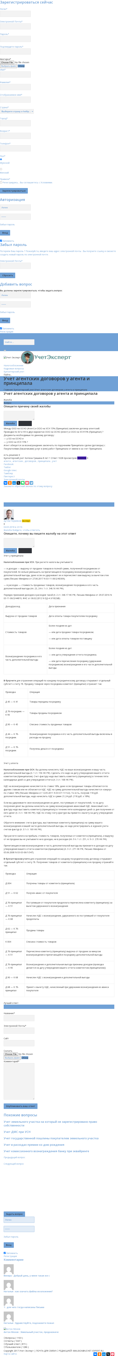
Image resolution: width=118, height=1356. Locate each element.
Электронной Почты (11, 21)
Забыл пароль (7, 224)
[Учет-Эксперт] (38, 357)
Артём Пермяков (13, 520)
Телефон (5, 143)
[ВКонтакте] (5, 483)
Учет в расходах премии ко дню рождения (34, 1145)
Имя (3, 69)
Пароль (4, 34)
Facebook (9, 464)
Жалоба (8, 399)
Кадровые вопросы (14, 368)
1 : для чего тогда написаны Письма (24, 1307)
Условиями (46, 182)
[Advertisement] (60, 495)
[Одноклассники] (10, 483)
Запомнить (8, 240)
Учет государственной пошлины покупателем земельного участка (51, 1138)
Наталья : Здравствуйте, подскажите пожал (29, 1323)
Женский (4, 172)
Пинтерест (9, 476)
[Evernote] (23, 483)
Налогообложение (13, 365)
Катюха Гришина (33, 458)
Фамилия (5, 82)
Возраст (5, 131)
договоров (30, 461)
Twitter (7, 467)
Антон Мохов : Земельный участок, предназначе (31, 1332)
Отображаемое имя (11, 94)
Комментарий (11, 1061)
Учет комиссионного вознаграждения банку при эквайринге (46, 1151)
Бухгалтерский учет (14, 371)
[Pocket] (27, 483)
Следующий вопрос (14, 1163)
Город (4, 118)
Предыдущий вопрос (14, 1157)
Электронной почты (14, 479)
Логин (3, 9)
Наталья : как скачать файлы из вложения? (28, 1291)
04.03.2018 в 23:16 (13, 527)
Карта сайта (10, 1353)
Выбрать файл (8, 66)
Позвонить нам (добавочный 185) (21, 337)
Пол (2, 156)
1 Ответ (53, 458)
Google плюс (10, 470)
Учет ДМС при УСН (17, 1132)
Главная (8, 389)
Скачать (8, 1050)
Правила (5, 179)
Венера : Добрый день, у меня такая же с (27, 1275)
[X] (18, 483)
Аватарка (5, 59)
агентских (18, 461)
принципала (44, 461)
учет (54, 461)
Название (9, 1013)
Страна (4, 107)
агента (7, 461)
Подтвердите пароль (11, 46)
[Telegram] (31, 483)
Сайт (6, 1038)
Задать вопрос (14, 1214)
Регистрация (6, 331)
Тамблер (8, 473)
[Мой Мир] (14, 483)
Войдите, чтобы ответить (26, 530)
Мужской (5, 162)
